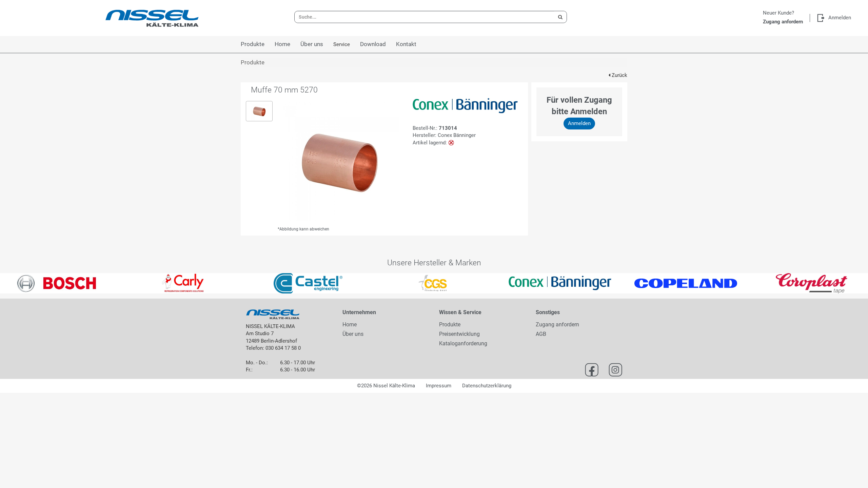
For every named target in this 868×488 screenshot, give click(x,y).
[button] (21, 283)
